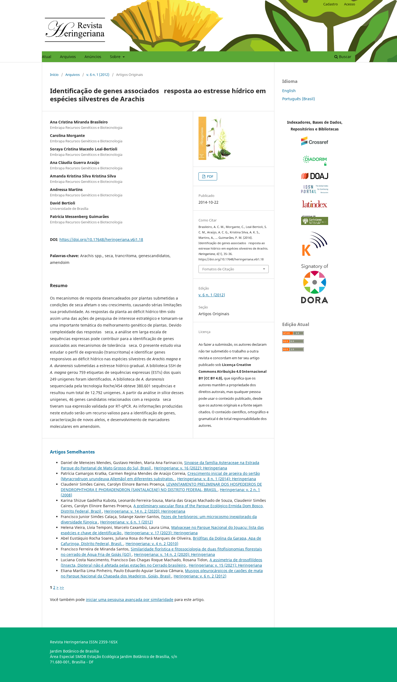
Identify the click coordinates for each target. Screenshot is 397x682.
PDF (209, 176)
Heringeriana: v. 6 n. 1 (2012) (126, 522)
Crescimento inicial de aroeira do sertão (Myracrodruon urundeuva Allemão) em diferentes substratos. (160, 476)
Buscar (344, 56)
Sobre (116, 56)
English (289, 90)
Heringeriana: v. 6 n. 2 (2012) (200, 576)
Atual (46, 56)
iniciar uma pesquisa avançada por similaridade (129, 599)
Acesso (349, 4)
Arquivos (68, 56)
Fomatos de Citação (218, 269)
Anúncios (93, 56)
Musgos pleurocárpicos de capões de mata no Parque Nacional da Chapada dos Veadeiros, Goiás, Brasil (162, 573)
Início (54, 74)
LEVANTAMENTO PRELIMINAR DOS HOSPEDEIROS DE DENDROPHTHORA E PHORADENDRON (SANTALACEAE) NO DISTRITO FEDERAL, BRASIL (161, 487)
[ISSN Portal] (314, 191)
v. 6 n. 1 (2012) (97, 74)
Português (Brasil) (298, 98)
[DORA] (314, 301)
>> (62, 587)
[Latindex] (314, 207)
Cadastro (330, 4)
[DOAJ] (314, 177)
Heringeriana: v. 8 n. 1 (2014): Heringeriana (216, 478)
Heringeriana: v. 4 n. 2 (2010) (152, 543)
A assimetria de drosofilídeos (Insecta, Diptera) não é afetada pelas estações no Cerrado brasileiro (161, 562)
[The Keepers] (314, 256)
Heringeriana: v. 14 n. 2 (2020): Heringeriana (144, 511)
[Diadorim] (314, 165)
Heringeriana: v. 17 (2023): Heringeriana (161, 532)
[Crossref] (314, 144)
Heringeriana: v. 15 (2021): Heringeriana (225, 565)
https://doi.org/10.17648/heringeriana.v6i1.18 (101, 239)
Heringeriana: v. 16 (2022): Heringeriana (190, 468)
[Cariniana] (314, 223)
